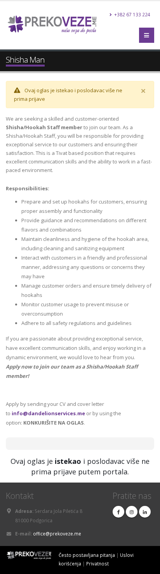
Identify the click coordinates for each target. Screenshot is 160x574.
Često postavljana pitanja (87, 555)
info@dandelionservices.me (48, 413)
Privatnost (97, 563)
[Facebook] (118, 512)
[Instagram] (131, 512)
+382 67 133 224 (131, 14)
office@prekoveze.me (57, 533)
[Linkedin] (145, 512)
